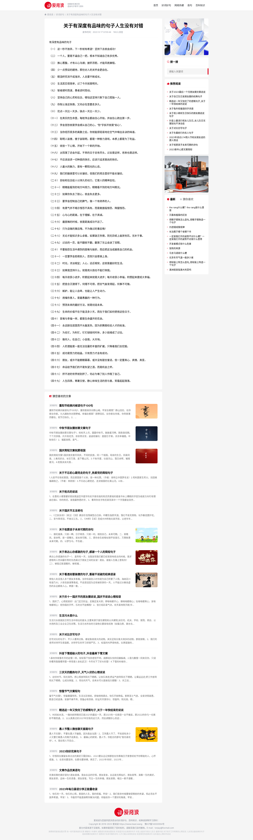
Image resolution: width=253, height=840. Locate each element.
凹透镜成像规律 (177, 227)
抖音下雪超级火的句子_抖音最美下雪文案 (83, 653)
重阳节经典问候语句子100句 (76, 405)
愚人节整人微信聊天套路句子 (76, 728)
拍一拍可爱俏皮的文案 (75, 831)
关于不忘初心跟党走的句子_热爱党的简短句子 (86, 472)
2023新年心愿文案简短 (180, 149)
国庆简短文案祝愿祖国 (72, 450)
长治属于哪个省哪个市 (180, 231)
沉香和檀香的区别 (178, 215)
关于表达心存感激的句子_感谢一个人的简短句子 (87, 551)
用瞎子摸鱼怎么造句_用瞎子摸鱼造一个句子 (187, 221)
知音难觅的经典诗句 (145, 834)
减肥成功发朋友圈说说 (106, 831)
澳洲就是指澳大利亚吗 (180, 269)
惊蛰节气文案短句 (69, 691)
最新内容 (159, 831)
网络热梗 (179, 5)
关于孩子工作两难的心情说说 (174, 831)
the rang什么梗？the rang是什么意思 (186, 209)
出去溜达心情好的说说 (162, 834)
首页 (155, 5)
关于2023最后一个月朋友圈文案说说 (187, 92)
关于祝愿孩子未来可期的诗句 (76, 529)
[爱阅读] (54, 5)
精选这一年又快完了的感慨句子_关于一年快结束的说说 (91, 710)
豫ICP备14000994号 (154, 824)
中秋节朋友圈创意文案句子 (75, 428)
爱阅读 (50, 14)
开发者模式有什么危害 (180, 243)
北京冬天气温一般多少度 (181, 257)
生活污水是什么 (68, 615)
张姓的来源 (174, 248)
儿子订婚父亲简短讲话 (127, 834)
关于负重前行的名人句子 (181, 132)
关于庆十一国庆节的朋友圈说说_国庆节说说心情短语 (90, 596)
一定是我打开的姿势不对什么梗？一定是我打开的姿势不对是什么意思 (186, 238)
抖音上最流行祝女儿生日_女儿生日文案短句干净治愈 (187, 122)
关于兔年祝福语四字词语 (181, 108)
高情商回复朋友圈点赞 (57, 831)
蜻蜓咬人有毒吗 (91, 831)
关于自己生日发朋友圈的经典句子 (185, 96)
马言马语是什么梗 (178, 253)
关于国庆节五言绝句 (71, 510)
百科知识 (200, 5)
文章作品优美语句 (69, 770)
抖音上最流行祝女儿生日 (145, 831)
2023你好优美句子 (70, 751)
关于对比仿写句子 (69, 634)
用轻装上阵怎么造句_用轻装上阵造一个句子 (187, 264)
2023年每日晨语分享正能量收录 (78, 789)
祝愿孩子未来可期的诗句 (108, 834)
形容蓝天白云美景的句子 (125, 831)
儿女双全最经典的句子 (195, 831)
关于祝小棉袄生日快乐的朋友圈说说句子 (186, 114)
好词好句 (166, 5)
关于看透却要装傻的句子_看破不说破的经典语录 (87, 574)
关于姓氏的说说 (68, 491)
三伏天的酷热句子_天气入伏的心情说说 (82, 672)
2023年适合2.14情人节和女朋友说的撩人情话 (187, 139)
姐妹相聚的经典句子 (90, 834)
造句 (189, 5)
